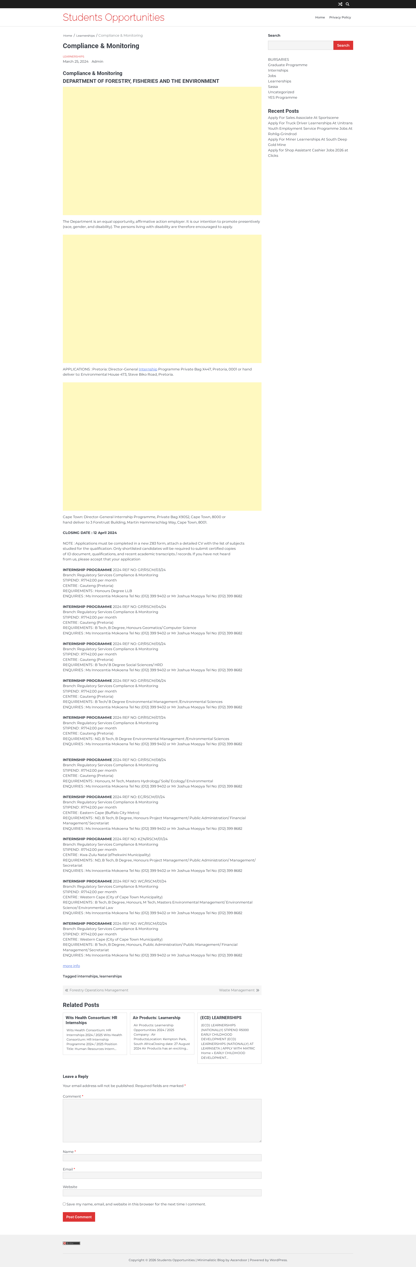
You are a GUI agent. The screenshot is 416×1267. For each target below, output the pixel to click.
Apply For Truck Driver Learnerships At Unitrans (310, 123)
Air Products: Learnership (156, 1017)
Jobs (272, 76)
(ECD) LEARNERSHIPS (221, 1017)
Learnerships (73, 56)
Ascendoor (238, 1260)
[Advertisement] (162, 151)
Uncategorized (281, 92)
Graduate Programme (287, 65)
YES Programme (282, 97)
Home (320, 17)
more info (71, 966)
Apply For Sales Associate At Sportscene (303, 118)
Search (274, 35)
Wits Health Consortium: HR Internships (91, 1020)
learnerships (110, 976)
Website (70, 1187)
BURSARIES (278, 59)
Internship (148, 369)
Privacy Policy (340, 17)
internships (87, 976)
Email (69, 1169)
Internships (278, 70)
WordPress (278, 1260)
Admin (97, 61)
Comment (73, 1096)
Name (69, 1151)
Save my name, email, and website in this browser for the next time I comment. (136, 1204)
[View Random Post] (340, 4)
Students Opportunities (113, 17)
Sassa (273, 87)
